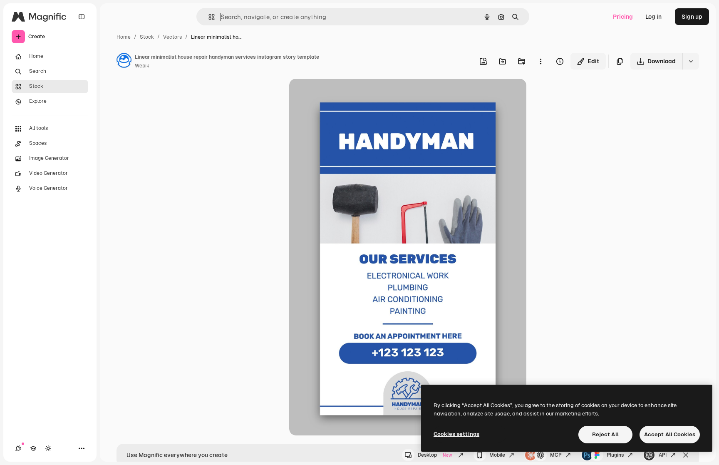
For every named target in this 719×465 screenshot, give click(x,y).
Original (342, 95)
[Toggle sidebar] (81, 16)
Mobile (497, 455)
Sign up (692, 16)
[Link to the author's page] (124, 61)
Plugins (615, 455)
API (663, 455)
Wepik (142, 65)
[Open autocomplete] (208, 17)
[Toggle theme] (48, 448)
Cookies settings (456, 434)
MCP (556, 455)
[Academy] (33, 448)
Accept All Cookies (669, 434)
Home (124, 37)
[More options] (540, 61)
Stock (147, 37)
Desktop (435, 455)
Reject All (605, 434)
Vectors (172, 37)
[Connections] (18, 448)
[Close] (685, 455)
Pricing (623, 16)
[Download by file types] (690, 61)
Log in (653, 16)
